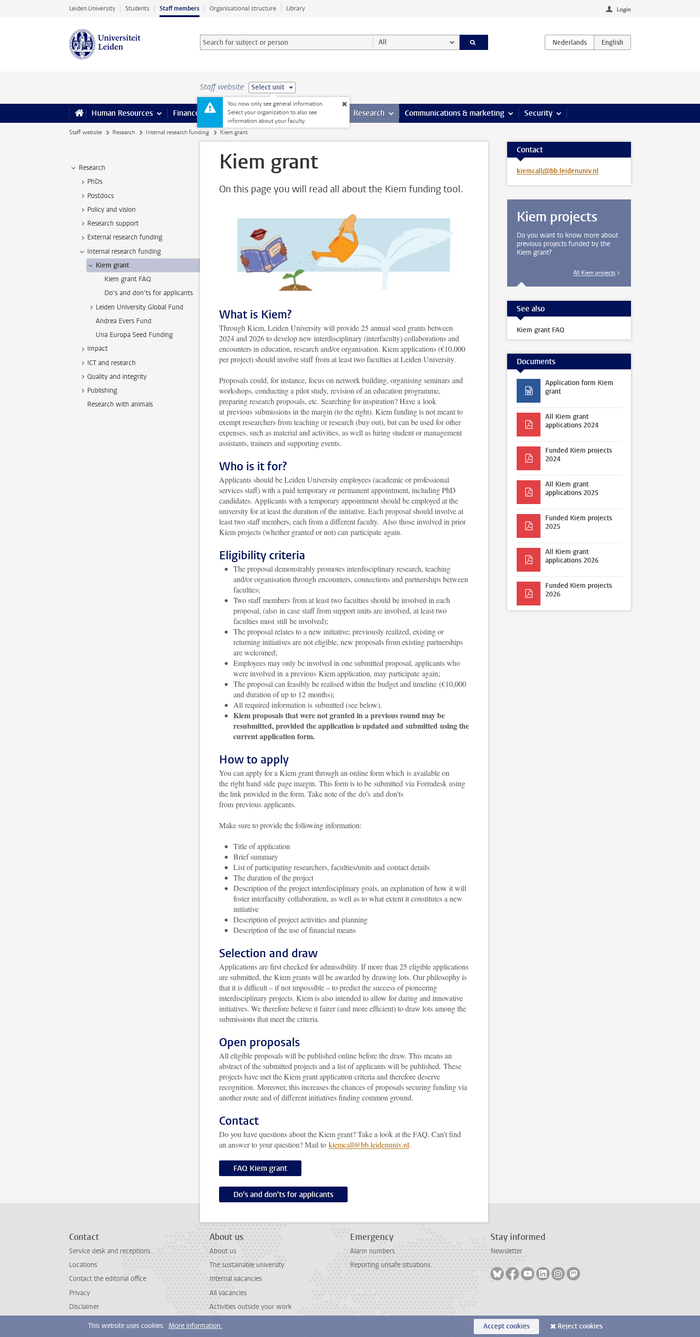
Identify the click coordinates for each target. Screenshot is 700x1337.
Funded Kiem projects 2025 (578, 522)
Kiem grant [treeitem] (112, 265)
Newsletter (506, 1251)
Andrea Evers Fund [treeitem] (123, 321)
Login (624, 9)
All (383, 42)
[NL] (569, 42)
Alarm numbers (372, 1251)
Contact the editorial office (107, 1278)
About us (223, 1251)
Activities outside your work (250, 1306)
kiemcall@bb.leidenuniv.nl (369, 1144)
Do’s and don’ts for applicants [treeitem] (148, 292)
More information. (195, 1325)
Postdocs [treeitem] (100, 195)
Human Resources (122, 113)
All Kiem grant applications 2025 (572, 488)
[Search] (474, 42)
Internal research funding (177, 132)
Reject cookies (580, 1326)
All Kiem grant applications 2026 (572, 556)
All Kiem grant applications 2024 (572, 421)
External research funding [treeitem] (124, 237)
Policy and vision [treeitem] (111, 209)
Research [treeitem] (92, 167)
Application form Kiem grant (579, 387)
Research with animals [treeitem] (120, 404)
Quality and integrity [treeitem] (117, 376)
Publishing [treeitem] (102, 390)
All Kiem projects (594, 273)
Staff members (180, 8)
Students (137, 8)
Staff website (85, 132)
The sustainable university (247, 1264)
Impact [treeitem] (97, 348)
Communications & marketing (454, 113)
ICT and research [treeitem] (111, 362)
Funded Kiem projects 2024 (578, 455)
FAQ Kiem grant (260, 1168)
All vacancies (228, 1292)
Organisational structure (243, 8)
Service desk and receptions (109, 1251)
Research (369, 113)
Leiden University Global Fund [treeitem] (139, 307)
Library (295, 8)
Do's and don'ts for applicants (283, 1194)
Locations (83, 1264)
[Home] (77, 113)
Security (538, 113)
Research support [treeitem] (113, 223)
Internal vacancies (236, 1278)
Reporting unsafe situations (390, 1264)
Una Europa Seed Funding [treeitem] (134, 334)
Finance (186, 113)
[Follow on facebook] (512, 1273)
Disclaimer (84, 1306)
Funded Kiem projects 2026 (578, 590)
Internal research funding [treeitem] (124, 251)
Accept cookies (506, 1326)
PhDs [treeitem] (94, 181)
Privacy (79, 1292)
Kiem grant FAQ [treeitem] (127, 279)
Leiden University (92, 8)
